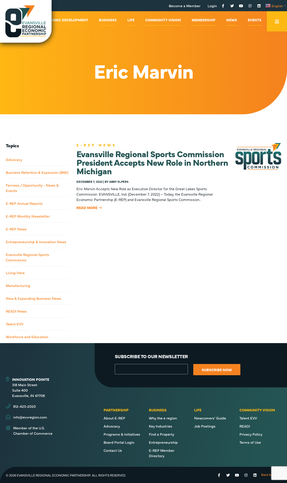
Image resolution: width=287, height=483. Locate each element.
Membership (203, 19)
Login (212, 5)
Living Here (15, 272)
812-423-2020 (24, 406)
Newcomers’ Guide (210, 417)
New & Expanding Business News (33, 298)
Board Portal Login (119, 442)
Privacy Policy (250, 434)
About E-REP (114, 417)
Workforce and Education (27, 336)
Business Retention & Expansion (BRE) (37, 172)
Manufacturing (18, 285)
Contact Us (113, 450)
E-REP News (16, 228)
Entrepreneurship (163, 442)
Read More (86, 207)
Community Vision (163, 19)
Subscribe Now (217, 369)
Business (108, 19)
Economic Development (64, 19)
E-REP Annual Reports (24, 203)
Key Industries (160, 425)
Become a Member (184, 5)
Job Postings (204, 425)
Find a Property (161, 434)
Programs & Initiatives (122, 434)
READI (244, 425)
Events (254, 19)
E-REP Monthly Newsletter (28, 216)
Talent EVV (14, 323)
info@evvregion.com (30, 417)
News (231, 19)
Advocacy (14, 159)
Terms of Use (250, 442)
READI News (16, 311)
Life (131, 19)
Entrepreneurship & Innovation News (36, 241)
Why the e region (163, 417)
